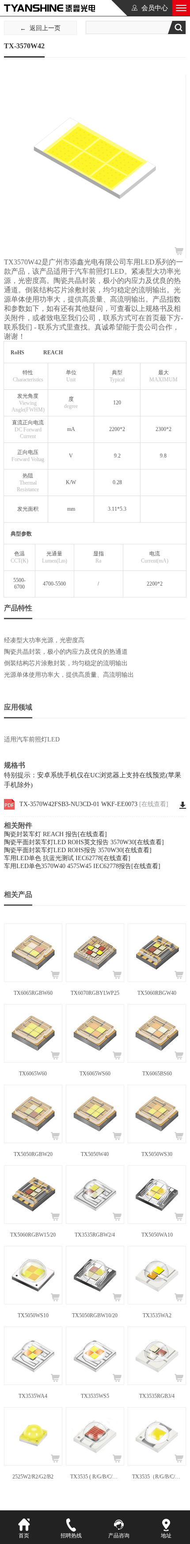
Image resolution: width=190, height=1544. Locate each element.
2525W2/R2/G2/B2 (32, 1477)
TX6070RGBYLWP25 (95, 993)
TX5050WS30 (156, 1154)
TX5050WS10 (33, 1315)
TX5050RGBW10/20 (95, 1315)
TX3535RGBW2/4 (95, 1235)
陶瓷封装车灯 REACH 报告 (55, 834)
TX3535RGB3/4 (157, 1396)
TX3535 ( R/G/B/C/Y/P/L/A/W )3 (95, 1477)
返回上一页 (45, 28)
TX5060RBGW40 (156, 993)
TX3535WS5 (95, 1396)
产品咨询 (118, 1535)
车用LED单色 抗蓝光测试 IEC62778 (67, 858)
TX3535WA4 (33, 1396)
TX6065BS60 (157, 1074)
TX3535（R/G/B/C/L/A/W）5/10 (157, 1477)
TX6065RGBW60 (33, 993)
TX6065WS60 (95, 1074)
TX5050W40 (95, 1154)
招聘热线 (71, 1535)
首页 (24, 1535)
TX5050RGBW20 (33, 1154)
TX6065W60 (33, 1074)
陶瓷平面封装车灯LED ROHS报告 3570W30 (78, 850)
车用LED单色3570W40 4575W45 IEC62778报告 (82, 866)
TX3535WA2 (157, 1315)
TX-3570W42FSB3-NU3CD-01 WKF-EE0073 (93, 804)
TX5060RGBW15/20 (33, 1235)
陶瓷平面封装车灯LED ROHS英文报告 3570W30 (84, 842)
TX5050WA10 (157, 1235)
